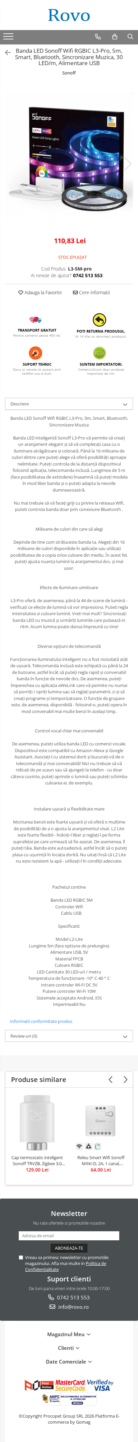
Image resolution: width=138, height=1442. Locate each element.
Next (127, 164)
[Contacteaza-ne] (98, 36)
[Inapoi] (5, 52)
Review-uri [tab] (23, 1036)
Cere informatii (94, 292)
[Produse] (9, 38)
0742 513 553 (73, 1297)
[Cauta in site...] (130, 36)
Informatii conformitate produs (41, 1021)
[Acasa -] (69, 15)
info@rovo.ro (73, 1306)
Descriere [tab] (19, 404)
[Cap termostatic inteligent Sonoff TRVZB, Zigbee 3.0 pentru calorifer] (37, 1122)
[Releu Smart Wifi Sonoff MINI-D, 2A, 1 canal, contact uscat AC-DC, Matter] (100, 1122)
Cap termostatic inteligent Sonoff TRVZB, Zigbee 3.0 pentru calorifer (37, 1160)
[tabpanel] (69, 157)
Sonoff (69, 73)
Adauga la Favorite (42, 292)
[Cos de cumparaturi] (115, 36)
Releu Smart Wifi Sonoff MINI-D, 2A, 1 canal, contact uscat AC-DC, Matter (101, 1160)
